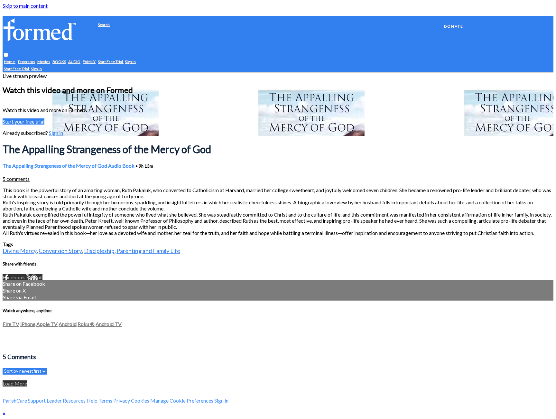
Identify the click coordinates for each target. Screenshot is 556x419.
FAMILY (89, 62)
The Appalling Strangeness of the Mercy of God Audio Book (69, 166)
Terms (105, 400)
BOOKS (59, 62)
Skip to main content (25, 6)
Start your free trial (23, 121)
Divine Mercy (20, 250)
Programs (26, 62)
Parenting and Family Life (148, 250)
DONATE (453, 26)
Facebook (14, 277)
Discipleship (99, 250)
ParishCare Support (24, 400)
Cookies (140, 400)
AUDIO (74, 62)
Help (92, 400)
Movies (43, 62)
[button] (6, 55)
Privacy (122, 400)
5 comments (16, 179)
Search (104, 24)
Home (9, 62)
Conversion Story (60, 250)
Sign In (36, 69)
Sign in (130, 62)
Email (36, 277)
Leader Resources (66, 400)
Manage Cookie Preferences (182, 400)
